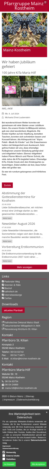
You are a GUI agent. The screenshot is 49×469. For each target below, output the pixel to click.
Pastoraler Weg (12, 281)
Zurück (7, 185)
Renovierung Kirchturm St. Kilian (20, 329)
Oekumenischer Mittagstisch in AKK (22, 325)
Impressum (9, 399)
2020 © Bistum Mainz (13, 396)
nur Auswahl (9, 464)
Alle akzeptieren (38, 464)
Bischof (8, 288)
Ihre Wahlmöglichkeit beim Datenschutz (24, 415)
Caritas (8, 298)
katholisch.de (11, 291)
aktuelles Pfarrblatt (13, 310)
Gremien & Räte (12, 284)
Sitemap (30, 396)
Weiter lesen (7, 218)
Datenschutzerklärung (28, 399)
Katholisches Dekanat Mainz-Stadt (21, 322)
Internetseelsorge (13, 294)
